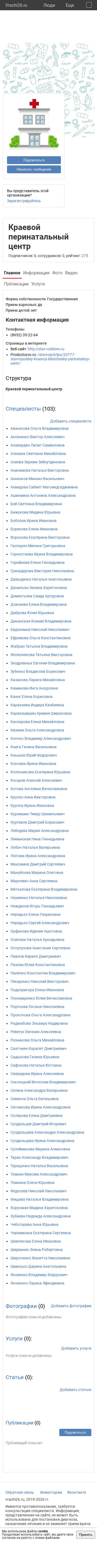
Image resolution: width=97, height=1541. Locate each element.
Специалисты (23, 408)
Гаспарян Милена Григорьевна (38, 546)
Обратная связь (19, 1492)
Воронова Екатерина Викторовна (40, 537)
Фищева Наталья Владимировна (40, 1199)
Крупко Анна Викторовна (33, 797)
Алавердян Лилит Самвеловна (38, 445)
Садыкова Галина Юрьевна (35, 1057)
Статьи (15, 1377)
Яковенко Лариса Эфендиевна (37, 1283)
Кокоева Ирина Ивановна (33, 763)
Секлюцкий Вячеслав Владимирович (43, 1082)
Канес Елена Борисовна (32, 696)
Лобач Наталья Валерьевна (35, 847)
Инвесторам (51, 1492)
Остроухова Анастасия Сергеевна (40, 948)
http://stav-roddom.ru (46, 349)
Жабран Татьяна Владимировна (39, 646)
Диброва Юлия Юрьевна (32, 613)
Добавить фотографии (71, 1306)
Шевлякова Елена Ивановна (36, 1241)
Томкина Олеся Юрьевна (32, 1182)
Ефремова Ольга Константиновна (41, 638)
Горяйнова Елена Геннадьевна (38, 562)
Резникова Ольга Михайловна (37, 1040)
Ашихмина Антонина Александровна (43, 495)
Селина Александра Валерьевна (39, 1090)
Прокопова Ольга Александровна (41, 1015)
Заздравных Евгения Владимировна (43, 663)
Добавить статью (75, 1389)
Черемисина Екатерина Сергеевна (41, 1233)
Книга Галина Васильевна (34, 747)
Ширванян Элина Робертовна (37, 1249)
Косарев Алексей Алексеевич (36, 780)
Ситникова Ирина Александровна (41, 1107)
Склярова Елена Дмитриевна (37, 1115)
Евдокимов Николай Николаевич (40, 629)
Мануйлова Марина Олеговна (37, 872)
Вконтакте (76, 1492)
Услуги (14, 1338)
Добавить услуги (76, 1348)
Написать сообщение (34, 169)
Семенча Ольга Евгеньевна (35, 1099)
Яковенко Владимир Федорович (39, 1275)
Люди (49, 5)
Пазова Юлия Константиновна (38, 965)
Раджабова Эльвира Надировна (39, 1023)
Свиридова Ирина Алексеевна (37, 1073)
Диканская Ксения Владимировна (41, 621)
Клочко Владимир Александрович (41, 738)
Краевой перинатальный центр (34, 389)
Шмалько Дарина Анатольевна (38, 1266)
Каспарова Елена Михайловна (37, 722)
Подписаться (34, 160)
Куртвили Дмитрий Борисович (37, 822)
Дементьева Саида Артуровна (37, 596)
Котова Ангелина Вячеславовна (39, 789)
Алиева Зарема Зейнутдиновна (38, 462)
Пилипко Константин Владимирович (43, 973)
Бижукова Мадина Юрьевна (35, 512)
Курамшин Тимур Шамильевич (38, 814)
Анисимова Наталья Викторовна (40, 470)
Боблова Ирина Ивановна (34, 520)
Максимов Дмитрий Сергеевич (38, 864)
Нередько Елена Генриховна (36, 914)
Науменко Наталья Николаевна (39, 898)
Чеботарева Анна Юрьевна (34, 1224)
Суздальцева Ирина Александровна (42, 1141)
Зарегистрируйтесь (24, 201)
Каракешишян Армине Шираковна (41, 713)
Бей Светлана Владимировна (36, 504)
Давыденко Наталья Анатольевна (41, 579)
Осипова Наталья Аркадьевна (37, 939)
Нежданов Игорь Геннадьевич (37, 906)
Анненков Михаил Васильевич (37, 479)
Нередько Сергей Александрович (40, 923)
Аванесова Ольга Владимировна (40, 428)
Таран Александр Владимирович (39, 1157)
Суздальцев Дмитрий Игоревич (38, 1124)
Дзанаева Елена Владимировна (39, 604)
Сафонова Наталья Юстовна (36, 1065)
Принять (85, 1535)
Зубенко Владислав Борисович (38, 671)
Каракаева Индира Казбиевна (37, 705)
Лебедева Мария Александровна (40, 830)
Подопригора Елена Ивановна (37, 990)
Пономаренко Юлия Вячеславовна (41, 998)
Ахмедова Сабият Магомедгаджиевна (44, 487)
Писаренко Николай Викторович (40, 981)
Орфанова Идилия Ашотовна (36, 931)
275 (85, 256)
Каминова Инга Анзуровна (34, 688)
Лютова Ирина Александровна (38, 856)
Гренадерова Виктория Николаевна (42, 571)
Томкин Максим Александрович (39, 1174)
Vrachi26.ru (16, 5)
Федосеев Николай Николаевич (39, 1191)
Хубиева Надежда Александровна (41, 1216)
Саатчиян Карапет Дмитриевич (39, 1048)
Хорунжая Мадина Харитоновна (39, 1208)
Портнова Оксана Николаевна (37, 1006)
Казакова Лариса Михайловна (38, 680)
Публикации (19, 1423)
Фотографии (21, 1306)
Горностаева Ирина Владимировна (42, 554)
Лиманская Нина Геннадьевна (37, 839)
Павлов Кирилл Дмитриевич (36, 956)
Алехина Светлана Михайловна (38, 453)
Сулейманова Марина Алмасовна (40, 1149)
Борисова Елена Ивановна (34, 529)
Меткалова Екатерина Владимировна (44, 889)
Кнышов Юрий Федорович (34, 755)
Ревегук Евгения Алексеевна (36, 1032)
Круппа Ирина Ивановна (32, 805)
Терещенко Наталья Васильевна (39, 1166)
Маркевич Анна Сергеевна (34, 881)
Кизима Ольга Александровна (37, 730)
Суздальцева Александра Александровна (47, 1132)
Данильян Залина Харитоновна (39, 587)
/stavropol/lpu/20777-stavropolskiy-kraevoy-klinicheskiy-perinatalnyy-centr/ (50, 358)
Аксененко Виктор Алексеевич (38, 437)
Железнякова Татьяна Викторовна (41, 655)
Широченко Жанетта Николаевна (40, 1258)
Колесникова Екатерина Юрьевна (40, 772)
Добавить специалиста (70, 421)
